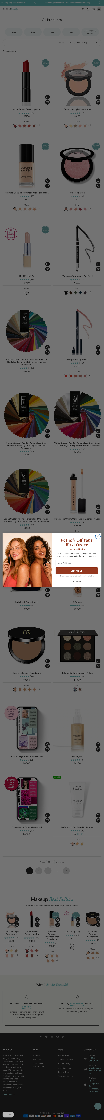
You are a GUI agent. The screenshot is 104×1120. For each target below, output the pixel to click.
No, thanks (77, 581)
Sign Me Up (77, 570)
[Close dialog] (97, 536)
